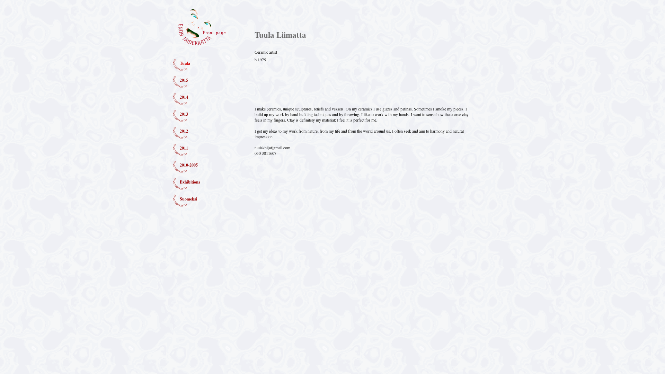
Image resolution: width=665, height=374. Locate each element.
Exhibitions (190, 182)
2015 (184, 80)
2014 (184, 97)
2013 (184, 114)
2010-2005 (189, 165)
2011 (184, 148)
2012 (184, 131)
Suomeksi (188, 199)
